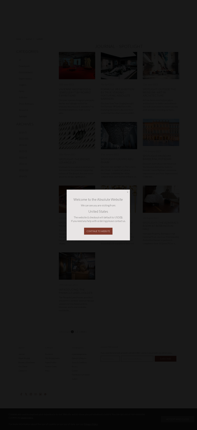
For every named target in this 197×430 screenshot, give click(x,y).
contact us (119, 221)
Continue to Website (98, 231)
